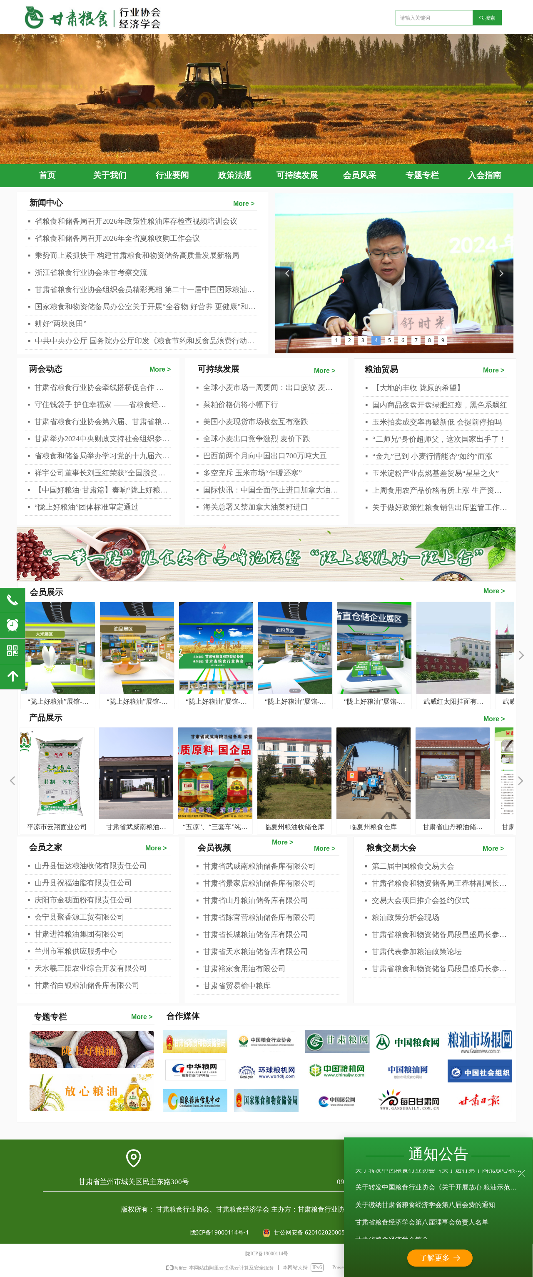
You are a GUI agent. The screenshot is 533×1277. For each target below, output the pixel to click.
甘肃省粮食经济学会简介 (391, 1229)
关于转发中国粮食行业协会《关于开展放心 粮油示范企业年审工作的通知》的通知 (439, 1176)
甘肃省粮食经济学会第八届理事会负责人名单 (421, 1211)
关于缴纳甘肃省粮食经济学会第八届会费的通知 (425, 1194)
